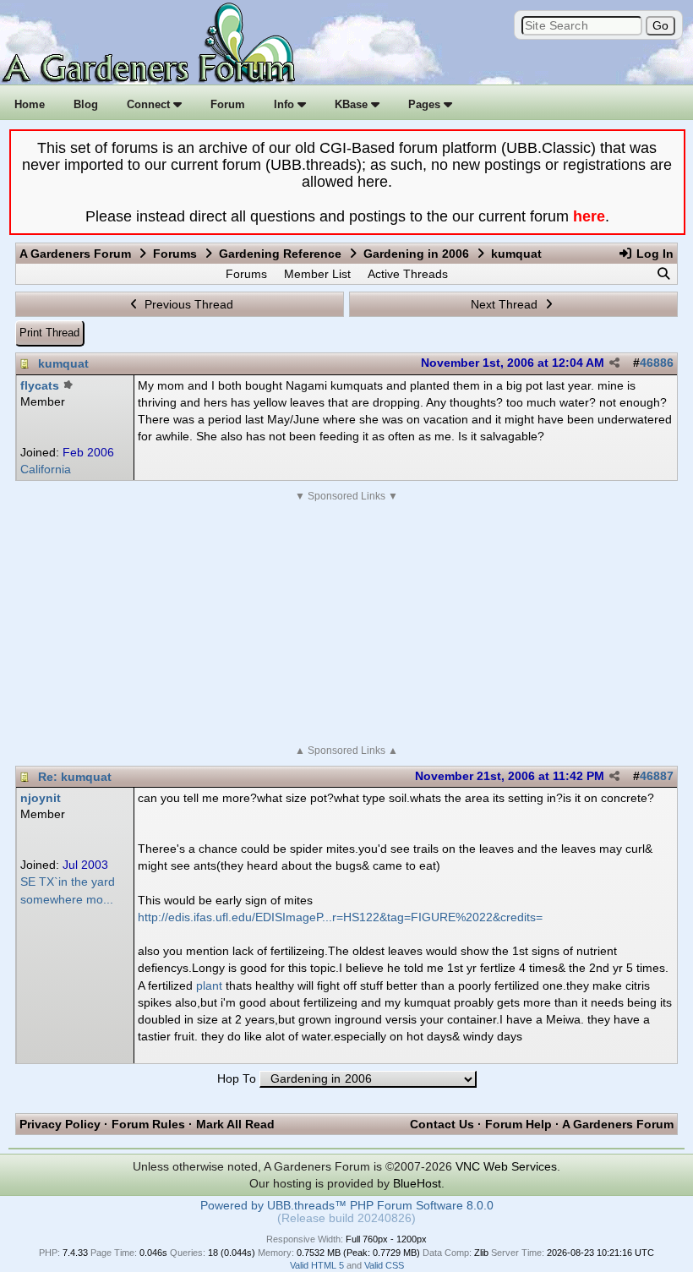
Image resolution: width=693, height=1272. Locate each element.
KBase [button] (353, 104)
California (45, 469)
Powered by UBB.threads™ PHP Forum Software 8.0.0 (347, 1205)
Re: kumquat (75, 776)
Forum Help (518, 1124)
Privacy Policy (60, 1124)
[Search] (663, 273)
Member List (317, 274)
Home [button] (29, 104)
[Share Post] (614, 363)
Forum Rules (148, 1124)
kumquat (63, 363)
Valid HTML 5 (317, 1265)
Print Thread (49, 332)
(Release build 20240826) (346, 1218)
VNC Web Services (506, 1166)
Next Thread (506, 304)
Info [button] (285, 104)
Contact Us (442, 1124)
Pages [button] (426, 104)
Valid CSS (384, 1265)
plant (209, 985)
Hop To (236, 1079)
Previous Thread (187, 304)
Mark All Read (235, 1124)
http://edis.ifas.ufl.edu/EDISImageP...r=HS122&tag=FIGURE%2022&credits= (340, 917)
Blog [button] (86, 104)
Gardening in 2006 (416, 253)
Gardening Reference (280, 253)
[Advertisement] (346, 623)
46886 (657, 363)
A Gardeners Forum (75, 253)
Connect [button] (150, 104)
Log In (653, 253)
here (589, 216)
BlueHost (417, 1183)
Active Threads (408, 274)
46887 (657, 776)
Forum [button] (227, 104)
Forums (175, 253)
